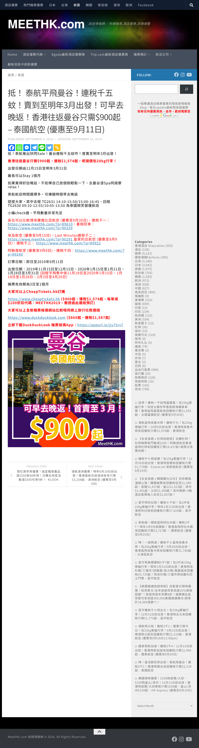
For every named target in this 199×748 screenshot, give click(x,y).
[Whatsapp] (19, 147)
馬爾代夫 (141, 335)
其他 (138, 389)
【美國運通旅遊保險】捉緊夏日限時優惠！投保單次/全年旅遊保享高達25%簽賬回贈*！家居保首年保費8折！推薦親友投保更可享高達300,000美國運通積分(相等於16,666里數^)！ (163, 594)
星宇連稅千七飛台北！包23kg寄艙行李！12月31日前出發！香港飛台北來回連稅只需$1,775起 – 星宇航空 (163, 614)
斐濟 (138, 338)
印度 (138, 307)
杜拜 (138, 327)
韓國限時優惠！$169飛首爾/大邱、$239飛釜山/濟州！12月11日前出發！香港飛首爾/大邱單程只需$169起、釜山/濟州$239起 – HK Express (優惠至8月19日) (163, 684)
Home (12, 54)
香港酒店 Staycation (150, 245)
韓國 (89, 5)
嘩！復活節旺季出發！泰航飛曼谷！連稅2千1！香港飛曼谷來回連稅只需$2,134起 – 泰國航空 (163, 666)
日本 (52, 5)
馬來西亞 (141, 292)
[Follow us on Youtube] (189, 74)
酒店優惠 (11, 5)
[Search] (186, 89)
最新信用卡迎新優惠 (22, 64)
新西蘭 (139, 315)
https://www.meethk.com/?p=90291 (40, 239)
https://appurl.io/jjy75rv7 (100, 324)
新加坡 (103, 5)
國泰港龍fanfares (147, 257)
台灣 (64, 5)
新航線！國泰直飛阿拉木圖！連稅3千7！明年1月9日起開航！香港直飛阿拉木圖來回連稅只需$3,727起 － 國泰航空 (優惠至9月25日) (164, 528)
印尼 (138, 311)
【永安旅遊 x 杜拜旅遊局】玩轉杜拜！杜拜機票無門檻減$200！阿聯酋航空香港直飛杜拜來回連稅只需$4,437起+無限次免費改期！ (164, 445)
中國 (138, 288)
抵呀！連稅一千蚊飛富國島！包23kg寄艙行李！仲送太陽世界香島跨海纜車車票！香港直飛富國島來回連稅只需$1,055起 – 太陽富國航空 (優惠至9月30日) (163, 408)
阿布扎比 (141, 342)
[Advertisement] (164, 150)
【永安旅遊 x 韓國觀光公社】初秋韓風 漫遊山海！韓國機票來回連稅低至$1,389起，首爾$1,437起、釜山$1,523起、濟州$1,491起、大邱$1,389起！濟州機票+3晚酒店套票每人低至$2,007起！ (163, 486)
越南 (138, 304)
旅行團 (139, 373)
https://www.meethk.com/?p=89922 (68, 242)
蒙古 (138, 362)
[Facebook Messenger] (26, 147)
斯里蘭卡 (141, 323)
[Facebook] (11, 147)
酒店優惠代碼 (33, 54)
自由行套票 (142, 370)
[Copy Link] (57, 147)
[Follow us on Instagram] (182, 74)
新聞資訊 (141, 377)
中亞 (138, 354)
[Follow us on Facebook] (176, 74)
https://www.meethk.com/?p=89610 (40, 223)
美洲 (138, 319)
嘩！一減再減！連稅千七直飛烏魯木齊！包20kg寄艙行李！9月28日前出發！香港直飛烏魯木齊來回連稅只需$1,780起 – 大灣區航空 (163, 548)
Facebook (146, 5)
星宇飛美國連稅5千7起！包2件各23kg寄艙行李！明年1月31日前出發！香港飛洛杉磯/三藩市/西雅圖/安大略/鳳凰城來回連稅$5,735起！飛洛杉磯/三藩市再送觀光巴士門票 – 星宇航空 (164, 570)
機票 (11, 74)
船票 (138, 385)
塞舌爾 (139, 350)
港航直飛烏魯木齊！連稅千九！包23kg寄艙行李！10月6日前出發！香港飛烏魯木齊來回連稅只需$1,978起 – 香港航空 (164, 426)
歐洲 (129, 5)
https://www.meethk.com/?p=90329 (40, 227)
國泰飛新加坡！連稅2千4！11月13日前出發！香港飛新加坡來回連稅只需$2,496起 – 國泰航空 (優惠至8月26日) (163, 650)
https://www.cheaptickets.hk (34, 298)
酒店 (138, 249)
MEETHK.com (46, 23)
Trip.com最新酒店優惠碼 (109, 54)
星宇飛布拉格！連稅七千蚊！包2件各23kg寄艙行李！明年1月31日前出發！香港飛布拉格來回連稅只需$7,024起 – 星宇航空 (163, 508)
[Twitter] (49, 147)
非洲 (138, 358)
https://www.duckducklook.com (37, 317)
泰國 (76, 5)
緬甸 (138, 346)
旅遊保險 (141, 381)
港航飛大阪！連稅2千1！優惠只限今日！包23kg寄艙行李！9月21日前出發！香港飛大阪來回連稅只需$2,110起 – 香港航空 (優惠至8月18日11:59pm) (163, 632)
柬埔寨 (139, 300)
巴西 (138, 366)
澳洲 (116, 5)
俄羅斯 (139, 296)
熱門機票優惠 (33, 5)
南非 (138, 331)
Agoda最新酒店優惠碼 (68, 54)
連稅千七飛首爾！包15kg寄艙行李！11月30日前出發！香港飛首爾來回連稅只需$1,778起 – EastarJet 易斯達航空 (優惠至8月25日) (164, 464)
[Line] (41, 147)
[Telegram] (34, 147)
